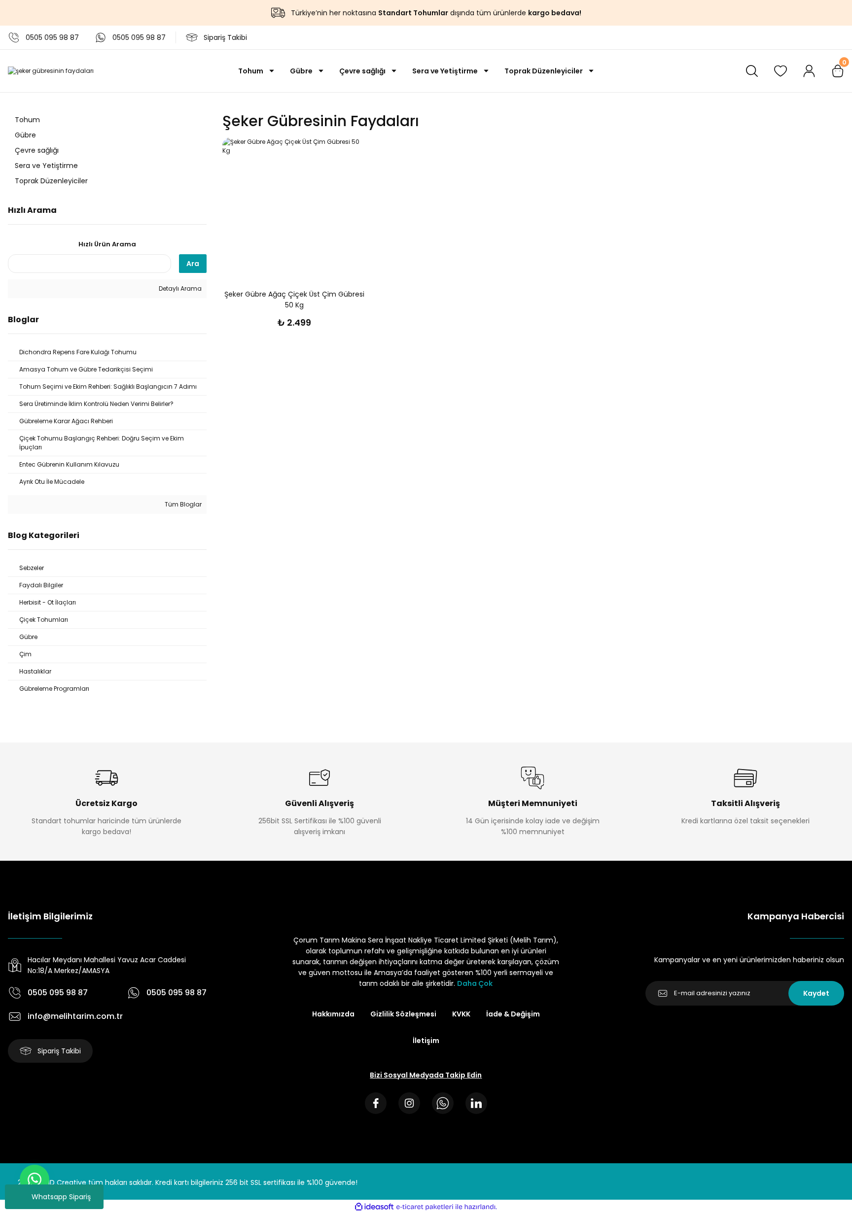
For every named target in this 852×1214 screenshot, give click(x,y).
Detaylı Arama (179, 288)
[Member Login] (809, 71)
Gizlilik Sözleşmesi (403, 1014)
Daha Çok (475, 983)
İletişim (426, 1040)
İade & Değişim (513, 1014)
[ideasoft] (374, 1207)
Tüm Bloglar (182, 504)
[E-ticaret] (425, 1206)
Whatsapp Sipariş (61, 1197)
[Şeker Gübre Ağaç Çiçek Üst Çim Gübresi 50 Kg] (294, 209)
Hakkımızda (333, 1014)
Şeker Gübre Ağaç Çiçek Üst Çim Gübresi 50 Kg (294, 299)
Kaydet (816, 993)
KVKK (461, 1014)
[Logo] (51, 71)
